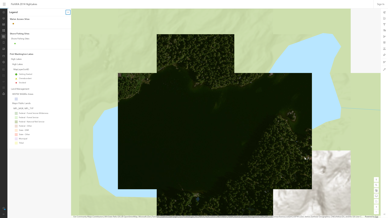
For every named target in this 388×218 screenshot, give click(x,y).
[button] (376, 185)
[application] (194, 113)
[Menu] (4, 4)
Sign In (380, 4)
